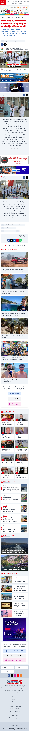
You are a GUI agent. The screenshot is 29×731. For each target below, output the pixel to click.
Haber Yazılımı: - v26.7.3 (14, 729)
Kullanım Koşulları (14, 706)
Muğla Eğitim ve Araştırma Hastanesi (14, 41)
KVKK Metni (14, 715)
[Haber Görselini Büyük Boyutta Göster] (14, 59)
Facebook (15, 393)
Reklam (14, 702)
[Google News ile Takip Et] (24, 70)
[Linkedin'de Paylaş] (14, 240)
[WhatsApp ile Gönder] (20, 240)
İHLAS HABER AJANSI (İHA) (7, 69)
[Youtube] (18, 675)
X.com (16, 399)
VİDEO (5, 667)
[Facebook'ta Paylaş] (2, 44)
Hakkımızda (14, 699)
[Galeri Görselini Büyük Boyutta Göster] (14, 107)
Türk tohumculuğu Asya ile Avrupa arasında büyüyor (18, 2)
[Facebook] (9, 675)
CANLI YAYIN (21, 667)
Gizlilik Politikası (14, 708)
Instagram (15, 404)
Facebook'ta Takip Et (16, 651)
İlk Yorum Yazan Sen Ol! (16, 245)
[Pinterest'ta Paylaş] (17, 240)
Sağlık (9, 17)
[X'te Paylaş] (5, 44)
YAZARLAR (6, 671)
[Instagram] (15, 675)
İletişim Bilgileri (14, 718)
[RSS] (21, 675)
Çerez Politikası (14, 711)
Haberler (3, 17)
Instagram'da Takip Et (15, 660)
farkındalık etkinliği (9, 231)
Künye (14, 697)
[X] (12, 675)
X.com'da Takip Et (16, 655)
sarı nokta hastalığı (9, 228)
